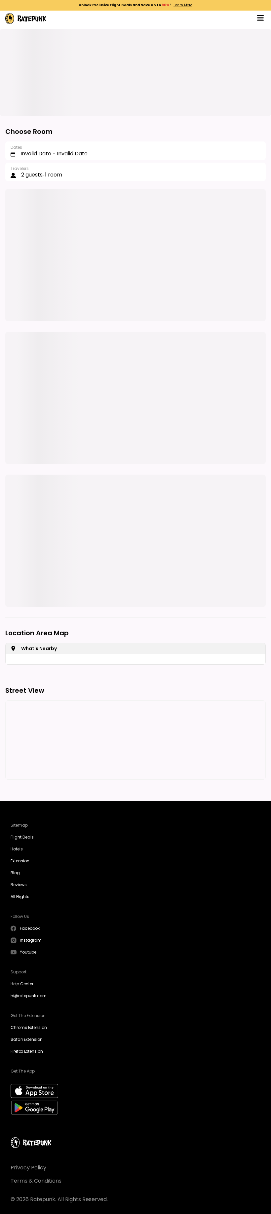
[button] (260, 19)
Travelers (20, 168)
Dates (16, 147)
